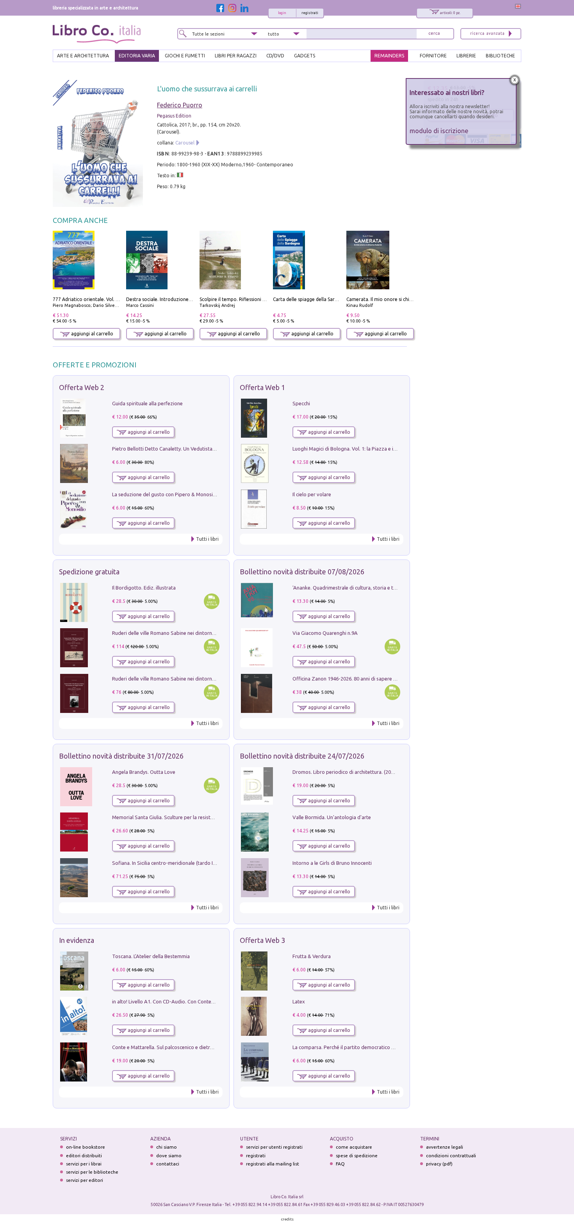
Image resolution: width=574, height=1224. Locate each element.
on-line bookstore (85, 1146)
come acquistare (354, 1146)
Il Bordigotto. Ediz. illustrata (144, 587)
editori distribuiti (84, 1155)
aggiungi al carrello (91, 333)
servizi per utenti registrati (274, 1146)
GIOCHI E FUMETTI (185, 55)
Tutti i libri (207, 539)
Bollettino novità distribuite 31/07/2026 (121, 756)
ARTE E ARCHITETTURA (83, 55)
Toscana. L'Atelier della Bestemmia (151, 956)
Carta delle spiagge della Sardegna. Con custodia (326, 299)
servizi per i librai (84, 1163)
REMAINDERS (389, 55)
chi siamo (166, 1146)
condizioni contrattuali (451, 1155)
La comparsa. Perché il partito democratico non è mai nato (358, 1047)
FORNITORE (433, 55)
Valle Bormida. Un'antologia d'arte (331, 817)
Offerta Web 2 (81, 387)
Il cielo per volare (311, 494)
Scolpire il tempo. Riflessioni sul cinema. (243, 299)
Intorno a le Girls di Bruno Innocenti (332, 863)
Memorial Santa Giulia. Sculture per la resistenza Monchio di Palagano (191, 817)
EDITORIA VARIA (137, 55)
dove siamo (169, 1155)
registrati (309, 13)
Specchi (301, 403)
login (282, 13)
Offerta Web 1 (262, 387)
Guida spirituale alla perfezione (147, 403)
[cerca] (434, 34)
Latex (298, 1001)
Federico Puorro (179, 105)
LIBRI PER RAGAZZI (236, 55)
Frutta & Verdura (311, 956)
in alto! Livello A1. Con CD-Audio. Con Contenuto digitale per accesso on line (198, 1001)
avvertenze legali (444, 1146)
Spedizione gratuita (89, 571)
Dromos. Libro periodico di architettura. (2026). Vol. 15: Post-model (368, 772)
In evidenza (76, 940)
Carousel (184, 142)
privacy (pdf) (439, 1163)
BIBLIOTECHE (500, 55)
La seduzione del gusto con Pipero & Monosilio (165, 494)
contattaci (167, 1163)
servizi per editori (84, 1180)
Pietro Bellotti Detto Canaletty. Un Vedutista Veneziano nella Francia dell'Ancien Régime (211, 448)
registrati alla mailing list (272, 1163)
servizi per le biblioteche (92, 1171)
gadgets (304, 55)
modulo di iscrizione (439, 130)
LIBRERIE (466, 55)
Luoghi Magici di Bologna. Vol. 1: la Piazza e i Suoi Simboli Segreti (366, 448)
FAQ (340, 1163)
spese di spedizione (357, 1155)
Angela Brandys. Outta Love (143, 772)
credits (287, 1219)
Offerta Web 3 (262, 940)
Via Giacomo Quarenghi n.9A (325, 633)
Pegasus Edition (174, 115)
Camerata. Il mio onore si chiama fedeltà (391, 299)
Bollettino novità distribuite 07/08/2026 (302, 571)
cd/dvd (275, 55)
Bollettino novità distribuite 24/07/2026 (302, 756)
